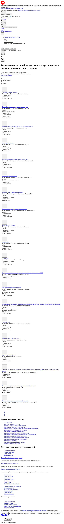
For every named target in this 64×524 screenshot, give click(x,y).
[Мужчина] (4, 89)
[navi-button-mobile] (2, 33)
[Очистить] (3, 52)
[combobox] (8, 49)
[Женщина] (4, 173)
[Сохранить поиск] (2, 59)
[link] (3, 25)
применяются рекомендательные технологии (33, 510)
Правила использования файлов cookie (29, 10)
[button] (2, 28)
